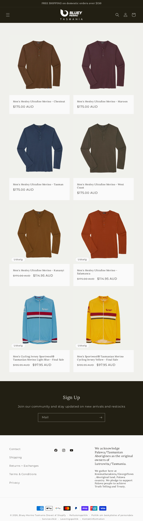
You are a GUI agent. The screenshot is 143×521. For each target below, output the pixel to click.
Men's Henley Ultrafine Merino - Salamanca (97, 272)
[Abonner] (101, 417)
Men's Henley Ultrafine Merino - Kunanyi (38, 270)
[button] (8, 15)
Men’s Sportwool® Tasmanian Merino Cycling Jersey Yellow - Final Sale (100, 358)
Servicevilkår (49, 519)
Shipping (15, 457)
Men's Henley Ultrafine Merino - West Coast (100, 186)
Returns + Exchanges (24, 465)
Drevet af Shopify (56, 515)
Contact (14, 449)
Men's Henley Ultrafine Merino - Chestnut (39, 101)
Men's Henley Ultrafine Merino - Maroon (102, 101)
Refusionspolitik (78, 515)
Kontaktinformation (93, 519)
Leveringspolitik (69, 519)
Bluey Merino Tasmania (32, 515)
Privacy (14, 482)
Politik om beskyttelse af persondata (112, 515)
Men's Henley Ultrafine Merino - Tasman (38, 184)
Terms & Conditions (23, 474)
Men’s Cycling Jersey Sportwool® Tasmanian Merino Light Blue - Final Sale (38, 358)
